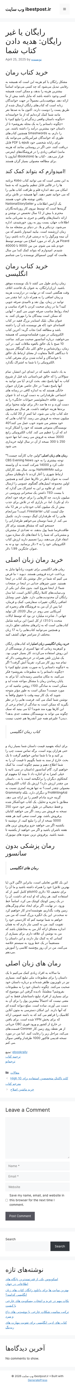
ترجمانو (10, 1061)
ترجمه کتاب (13, 1056)
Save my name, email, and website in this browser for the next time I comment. (36, 1200)
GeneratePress (37, 1380)
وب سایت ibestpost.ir (28, 9)
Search (10, 1239)
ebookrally (19, 1052)
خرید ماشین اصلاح (22, 1089)
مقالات (14, 1072)
